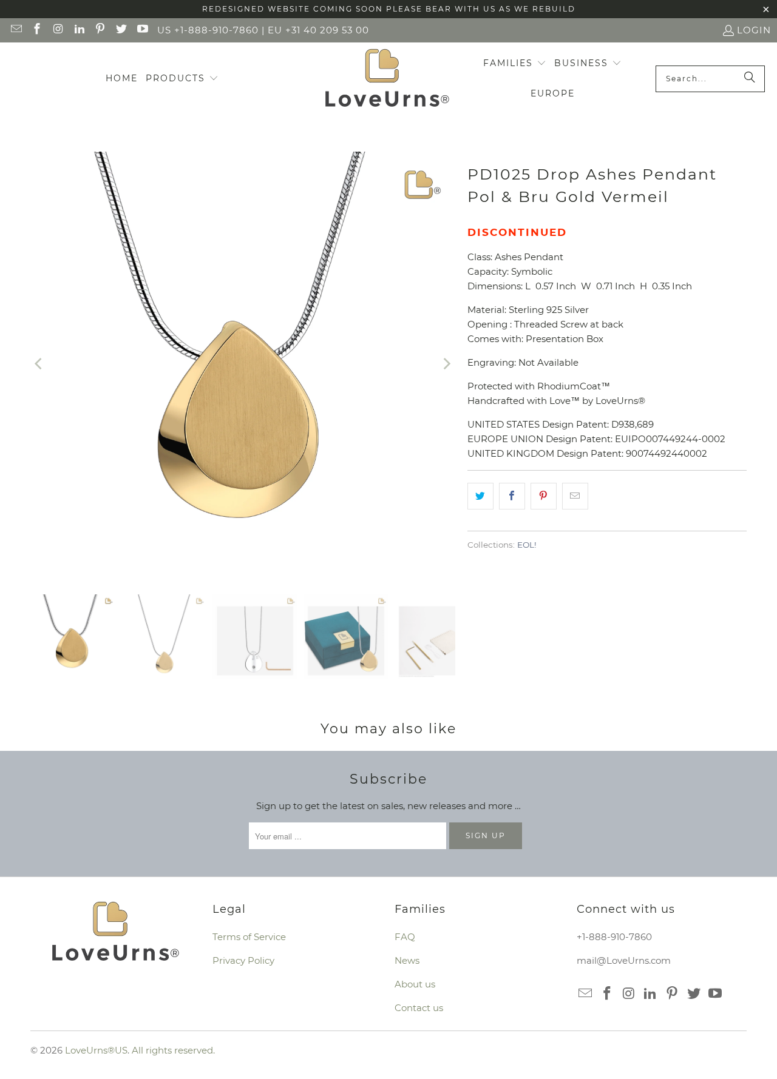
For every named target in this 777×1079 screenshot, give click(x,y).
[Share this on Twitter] (480, 496)
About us (415, 984)
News (407, 960)
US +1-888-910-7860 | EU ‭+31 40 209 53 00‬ (263, 30)
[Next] (446, 364)
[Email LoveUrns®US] (15, 30)
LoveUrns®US (96, 1050)
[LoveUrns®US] (387, 79)
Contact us (419, 1007)
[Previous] (39, 364)
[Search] (750, 79)
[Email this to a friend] (575, 496)
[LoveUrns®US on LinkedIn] (78, 30)
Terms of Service (249, 937)
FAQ (405, 937)
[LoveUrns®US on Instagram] (57, 30)
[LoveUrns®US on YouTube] (141, 30)
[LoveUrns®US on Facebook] (36, 30)
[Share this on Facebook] (512, 496)
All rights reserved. (173, 1050)
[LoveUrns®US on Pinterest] (99, 30)
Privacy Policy (243, 960)
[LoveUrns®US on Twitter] (120, 30)
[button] (182, 79)
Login (754, 30)
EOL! (527, 545)
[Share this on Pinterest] (544, 496)
